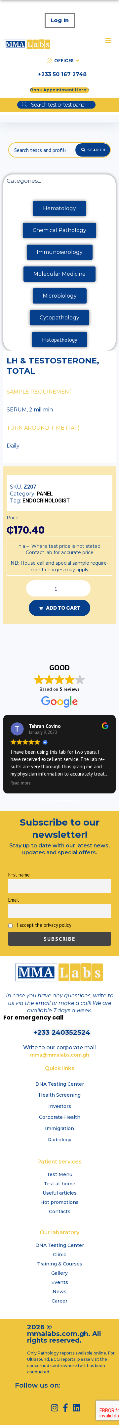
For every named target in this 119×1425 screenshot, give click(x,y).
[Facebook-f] (65, 1407)
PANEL (45, 494)
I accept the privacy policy (43, 925)
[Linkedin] (76, 1407)
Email (13, 900)
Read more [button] (21, 783)
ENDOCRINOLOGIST (46, 501)
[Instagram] (54, 1407)
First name (19, 875)
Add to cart (63, 607)
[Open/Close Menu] (108, 40)
